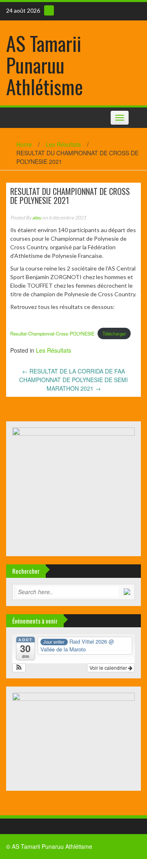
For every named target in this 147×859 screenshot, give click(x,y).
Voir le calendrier (108, 667)
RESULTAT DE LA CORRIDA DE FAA (73, 371)
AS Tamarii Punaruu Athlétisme (44, 65)
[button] (19, 668)
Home (24, 144)
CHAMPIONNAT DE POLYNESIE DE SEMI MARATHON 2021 (73, 384)
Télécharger (114, 333)
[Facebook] (49, 10)
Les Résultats (63, 144)
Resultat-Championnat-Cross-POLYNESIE (52, 333)
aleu (36, 218)
